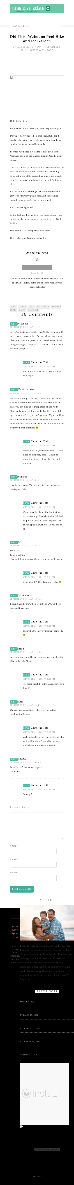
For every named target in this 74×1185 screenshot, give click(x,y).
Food (50, 50)
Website (15, 873)
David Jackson (26, 389)
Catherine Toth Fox (29, 47)
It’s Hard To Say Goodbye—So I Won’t (38, 1011)
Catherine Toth (39, 362)
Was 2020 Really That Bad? (33, 1024)
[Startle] (38, 1127)
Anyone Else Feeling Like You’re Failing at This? (44, 997)
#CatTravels (38, 50)
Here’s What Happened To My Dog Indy (39, 1037)
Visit (31, 1166)
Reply (14, 324)
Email (14, 859)
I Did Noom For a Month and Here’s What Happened (45, 1050)
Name (14, 846)
